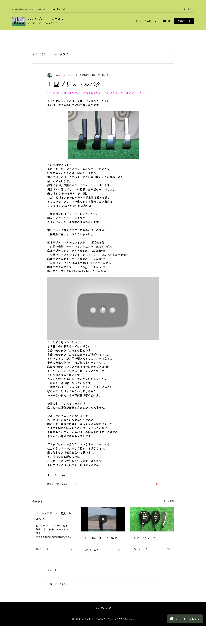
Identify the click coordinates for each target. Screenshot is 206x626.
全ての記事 (39, 54)
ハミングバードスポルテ (46, 19)
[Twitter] (169, 21)
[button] (170, 54)
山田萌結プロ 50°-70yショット (102, 540)
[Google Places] (155, 21)
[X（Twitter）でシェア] (56, 475)
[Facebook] (160, 21)
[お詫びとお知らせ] (152, 519)
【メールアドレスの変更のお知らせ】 (53, 516)
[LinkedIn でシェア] (63, 475)
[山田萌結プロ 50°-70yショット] (103, 519)
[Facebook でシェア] (48, 475)
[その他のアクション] (157, 75)
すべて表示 (168, 501)
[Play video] (103, 308)
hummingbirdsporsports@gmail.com (29, 9)
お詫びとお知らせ (144, 537)
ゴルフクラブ (60, 54)
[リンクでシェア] (70, 475)
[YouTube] (164, 21)
